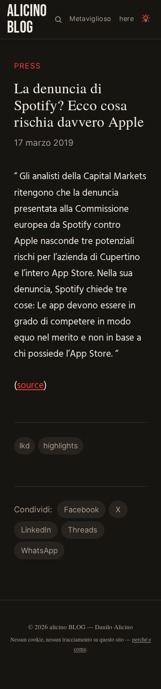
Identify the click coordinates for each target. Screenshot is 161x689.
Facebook (81, 509)
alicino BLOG (27, 19)
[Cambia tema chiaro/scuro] (146, 19)
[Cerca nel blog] (58, 19)
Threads (82, 529)
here (126, 18)
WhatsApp (39, 550)
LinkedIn (36, 529)
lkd (24, 445)
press (27, 65)
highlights (60, 445)
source (30, 385)
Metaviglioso (90, 18)
